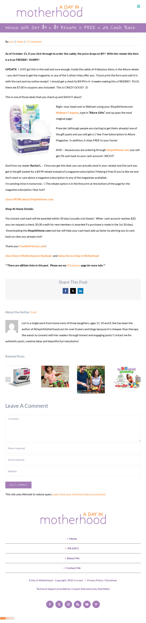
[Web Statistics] (7, 620)
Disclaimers (73, 265)
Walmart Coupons (67, 112)
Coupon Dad (78, 588)
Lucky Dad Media (100, 588)
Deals (20, 41)
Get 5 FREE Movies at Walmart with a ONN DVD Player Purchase (19, 378)
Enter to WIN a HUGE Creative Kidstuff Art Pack (126, 377)
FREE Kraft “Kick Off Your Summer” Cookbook (91, 379)
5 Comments (34, 41)
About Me (73, 558)
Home (73, 538)
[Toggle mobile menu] (139, 6)
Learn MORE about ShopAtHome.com (29, 199)
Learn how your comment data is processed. (79, 494)
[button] (8, 379)
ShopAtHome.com (118, 149)
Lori (11, 41)
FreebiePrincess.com (32, 246)
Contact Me (73, 568)
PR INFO (73, 548)
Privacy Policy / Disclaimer (102, 580)
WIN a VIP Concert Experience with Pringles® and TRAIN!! (55, 376)
